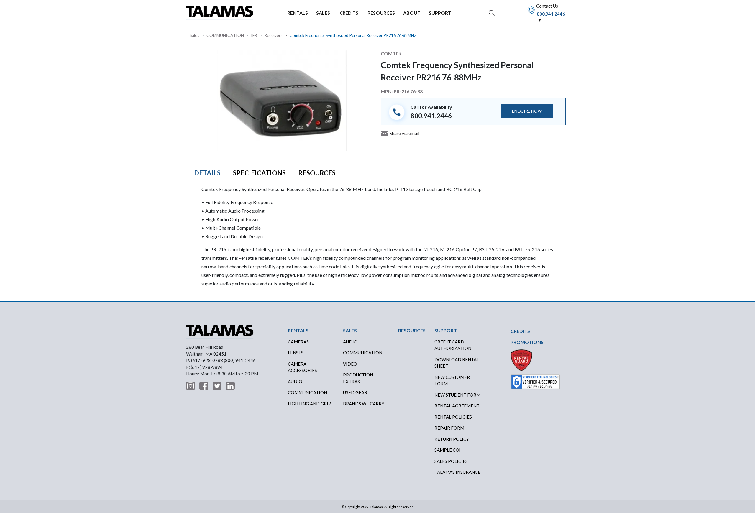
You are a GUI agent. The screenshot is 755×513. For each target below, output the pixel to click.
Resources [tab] (317, 173)
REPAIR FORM (449, 427)
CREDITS (349, 13)
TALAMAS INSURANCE (457, 472)
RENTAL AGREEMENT (457, 405)
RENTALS (297, 13)
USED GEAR (355, 392)
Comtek (391, 53)
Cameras (298, 341)
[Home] (219, 13)
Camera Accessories (302, 367)
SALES (323, 13)
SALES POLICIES (451, 461)
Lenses (295, 352)
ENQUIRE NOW (527, 111)
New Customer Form (452, 380)
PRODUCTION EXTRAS (358, 378)
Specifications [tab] (259, 173)
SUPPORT (440, 13)
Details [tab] (207, 173)
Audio (295, 381)
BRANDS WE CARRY (363, 403)
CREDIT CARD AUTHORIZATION (452, 345)
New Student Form (457, 394)
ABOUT (412, 13)
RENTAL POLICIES (453, 417)
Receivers (273, 35)
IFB (254, 35)
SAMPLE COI (447, 450)
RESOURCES (381, 13)
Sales (194, 35)
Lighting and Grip (309, 403)
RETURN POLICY (451, 439)
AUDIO (350, 341)
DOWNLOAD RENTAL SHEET (456, 363)
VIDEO (350, 363)
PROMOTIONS (527, 342)
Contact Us (550, 9)
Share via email (404, 133)
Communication (307, 392)
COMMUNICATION (225, 35)
